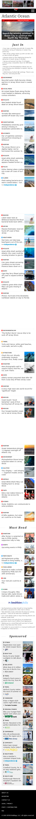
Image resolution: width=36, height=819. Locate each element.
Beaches (5, 215)
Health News (7, 237)
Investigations (10, 20)
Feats (5, 490)
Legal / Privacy (7, 803)
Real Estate (8, 665)
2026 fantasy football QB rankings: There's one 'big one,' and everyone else (18, 73)
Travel (5, 341)
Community (8, 743)
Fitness (7, 642)
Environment (7, 77)
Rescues (5, 397)
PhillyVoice (5, 10)
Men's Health (7, 556)
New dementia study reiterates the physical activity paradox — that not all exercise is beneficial (17, 612)
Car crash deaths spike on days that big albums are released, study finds (18, 616)
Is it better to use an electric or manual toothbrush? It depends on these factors (18, 627)
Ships (5, 375)
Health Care (9, 776)
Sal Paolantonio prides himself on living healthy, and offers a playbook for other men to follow (17, 609)
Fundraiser (8, 698)
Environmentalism (9, 330)
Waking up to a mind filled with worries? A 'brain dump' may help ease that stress (17, 624)
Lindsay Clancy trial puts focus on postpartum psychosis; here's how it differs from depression (16, 620)
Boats (5, 271)
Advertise (5, 796)
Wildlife (6, 100)
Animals (6, 479)
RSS (3, 811)
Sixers (5, 589)
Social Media (7, 89)
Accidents (6, 133)
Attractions (7, 353)
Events (5, 545)
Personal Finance (11, 709)
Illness (5, 178)
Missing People (23, 20)
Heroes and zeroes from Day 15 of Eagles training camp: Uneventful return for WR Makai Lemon (17, 62)
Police (5, 167)
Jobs (4, 578)
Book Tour (8, 653)
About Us (5, 793)
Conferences (9, 731)
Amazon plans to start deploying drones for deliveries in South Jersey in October (16, 58)
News (15, 10)
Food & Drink (7, 567)
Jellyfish (6, 468)
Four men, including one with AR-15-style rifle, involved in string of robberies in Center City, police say (17, 49)
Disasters (6, 364)
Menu (32, 10)
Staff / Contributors (9, 807)
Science (5, 501)
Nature (5, 226)
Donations (6, 533)
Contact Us (6, 800)
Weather (6, 111)
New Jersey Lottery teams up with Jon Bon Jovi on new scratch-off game (17, 54)
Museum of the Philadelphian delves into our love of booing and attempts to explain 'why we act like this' (17, 68)
